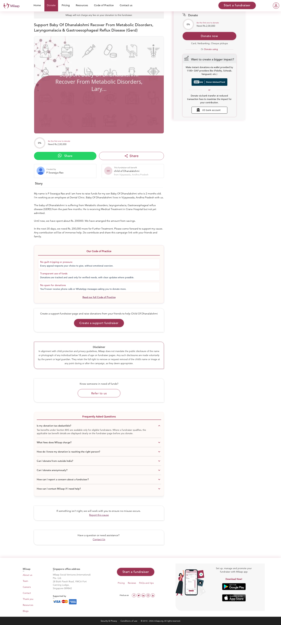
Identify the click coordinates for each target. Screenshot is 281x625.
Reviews (132, 582)
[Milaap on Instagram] (148, 595)
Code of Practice (104, 5)
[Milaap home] (11, 5)
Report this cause (99, 515)
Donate (51, 5)
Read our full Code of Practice (99, 297)
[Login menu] (276, 5)
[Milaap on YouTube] (153, 595)
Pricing (66, 5)
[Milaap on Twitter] (139, 595)
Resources (82, 5)
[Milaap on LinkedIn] (143, 595)
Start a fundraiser (135, 572)
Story (39, 183)
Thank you (28, 599)
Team (25, 581)
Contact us (126, 5)
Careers (27, 587)
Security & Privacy (109, 620)
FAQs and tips (146, 582)
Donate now (209, 36)
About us (27, 575)
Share (67, 156)
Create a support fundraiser (99, 323)
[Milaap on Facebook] (134, 595)
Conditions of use (129, 620)
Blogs (25, 611)
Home (37, 5)
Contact (27, 593)
